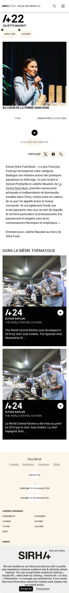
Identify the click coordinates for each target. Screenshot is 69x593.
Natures (38, 521)
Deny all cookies (57, 550)
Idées (5, 532)
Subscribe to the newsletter (34, 488)
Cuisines (7, 521)
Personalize (42, 588)
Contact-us (34, 475)
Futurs (6, 526)
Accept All (26, 588)
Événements (9, 516)
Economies (39, 516)
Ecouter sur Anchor (34, 142)
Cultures (38, 526)
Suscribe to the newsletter (34, 498)
